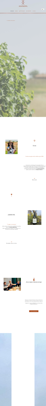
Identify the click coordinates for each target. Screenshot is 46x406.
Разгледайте (8, 243)
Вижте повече (34, 179)
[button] (43, 9)
